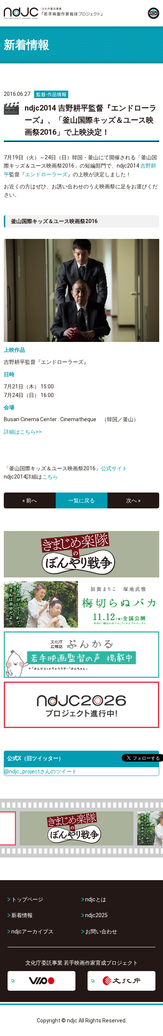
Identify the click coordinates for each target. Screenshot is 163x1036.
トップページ (27, 899)
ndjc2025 (96, 915)
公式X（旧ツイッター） (35, 758)
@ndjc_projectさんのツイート (40, 771)
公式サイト (114, 468)
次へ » (133, 500)
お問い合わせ (101, 931)
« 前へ (29, 500)
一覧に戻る (81, 500)
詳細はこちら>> (23, 432)
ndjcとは (95, 899)
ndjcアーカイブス (32, 931)
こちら (50, 477)
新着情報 (22, 915)
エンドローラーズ (46, 174)
